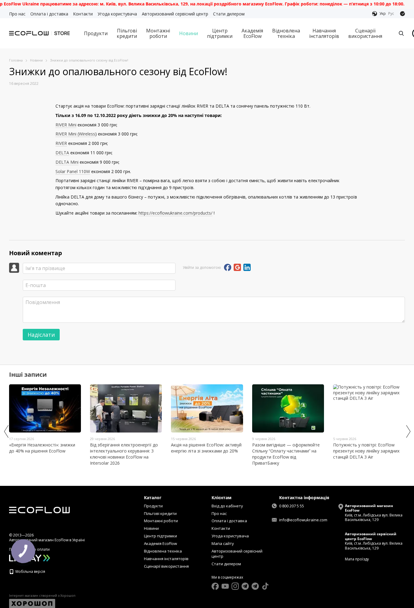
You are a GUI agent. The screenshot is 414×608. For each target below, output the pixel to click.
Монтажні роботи (158, 33)
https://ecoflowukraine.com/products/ (175, 213)
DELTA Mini (66, 162)
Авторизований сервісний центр (175, 14)
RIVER (61, 143)
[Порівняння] (402, 13)
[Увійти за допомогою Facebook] (227, 267)
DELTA (62, 152)
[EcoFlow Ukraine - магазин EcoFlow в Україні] (39, 509)
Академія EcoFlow (252, 33)
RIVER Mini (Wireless (75, 134)
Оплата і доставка (49, 14)
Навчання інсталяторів (324, 33)
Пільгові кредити (127, 33)
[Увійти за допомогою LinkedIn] (247, 267)
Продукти (96, 33)
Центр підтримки (219, 33)
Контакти (83, 14)
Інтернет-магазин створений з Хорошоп (42, 595)
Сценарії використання (365, 33)
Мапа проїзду (357, 559)
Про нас (17, 14)
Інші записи (28, 374)
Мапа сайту (223, 543)
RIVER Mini (65, 125)
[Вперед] (408, 431)
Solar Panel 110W (72, 171)
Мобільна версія (30, 571)
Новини (188, 33)
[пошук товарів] (401, 33)
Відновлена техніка (286, 33)
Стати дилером (229, 14)
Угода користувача (117, 14)
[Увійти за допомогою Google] (237, 267)
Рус (391, 13)
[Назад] (6, 431)
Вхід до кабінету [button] (227, 506)
